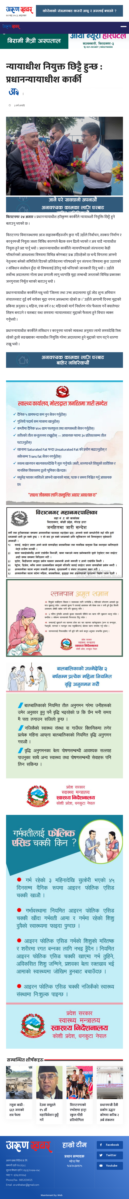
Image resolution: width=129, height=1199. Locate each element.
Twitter (111, 1155)
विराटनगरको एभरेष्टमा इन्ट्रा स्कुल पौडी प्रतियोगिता (78, 1112)
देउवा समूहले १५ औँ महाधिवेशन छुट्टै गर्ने (49, 1112)
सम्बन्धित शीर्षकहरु (25, 1060)
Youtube (111, 1166)
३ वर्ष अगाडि (19, 105)
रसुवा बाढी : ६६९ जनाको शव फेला (16, 1110)
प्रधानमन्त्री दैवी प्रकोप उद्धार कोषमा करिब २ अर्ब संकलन (109, 1112)
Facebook (112, 1145)
